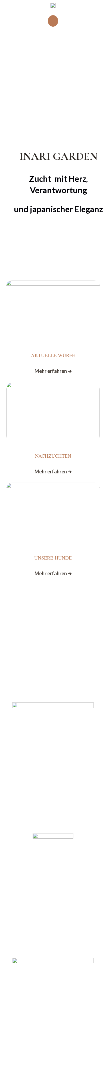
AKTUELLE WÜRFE (53, 355)
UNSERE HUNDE (53, 557)
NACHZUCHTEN (53, 455)
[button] (53, 21)
